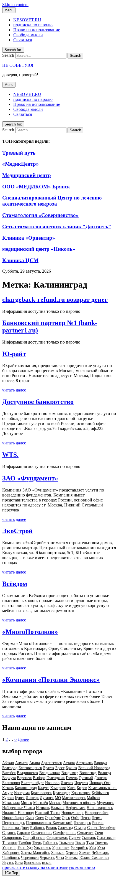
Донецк (100, 778)
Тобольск (50, 843)
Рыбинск (37, 828)
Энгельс (71, 858)
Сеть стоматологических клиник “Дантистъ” (56, 226)
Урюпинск (60, 848)
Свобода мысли (28, 34)
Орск (66, 818)
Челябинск (11, 858)
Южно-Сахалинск (94, 858)
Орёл (75, 818)
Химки (84, 853)
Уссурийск (79, 848)
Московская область (79, 803)
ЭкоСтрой (17, 530)
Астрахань (84, 763)
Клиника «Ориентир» (28, 238)
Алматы (21, 763)
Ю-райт (14, 353)
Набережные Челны (18, 808)
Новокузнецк (72, 813)
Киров (82, 788)
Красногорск (41, 793)
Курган (8, 798)
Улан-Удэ (25, 848)
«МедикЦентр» (20, 164)
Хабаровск (11, 853)
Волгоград (88, 773)
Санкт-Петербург (101, 828)
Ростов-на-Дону (15, 828)
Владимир (69, 773)
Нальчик (57, 808)
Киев (71, 788)
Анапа (34, 763)
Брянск (71, 768)
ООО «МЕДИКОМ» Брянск (36, 187)
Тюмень (101, 843)
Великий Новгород (94, 768)
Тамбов (25, 843)
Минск (26, 803)
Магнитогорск (74, 798)
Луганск (47, 798)
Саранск (9, 833)
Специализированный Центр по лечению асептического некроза (52, 201)
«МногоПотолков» (30, 631)
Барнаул (100, 763)
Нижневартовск (100, 808)
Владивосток (27, 773)
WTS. (10, 454)
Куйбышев (100, 793)
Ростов (98, 823)
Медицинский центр (26, 175)
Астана (69, 763)
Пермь (97, 818)
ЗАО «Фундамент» (30, 478)
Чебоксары (100, 853)
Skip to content (15, 4)
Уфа (92, 848)
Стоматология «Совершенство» (40, 215)
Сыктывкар (106, 838)
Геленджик (55, 778)
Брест (59, 768)
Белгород (9, 768)
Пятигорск (82, 823)
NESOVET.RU (27, 19)
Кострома (22, 793)
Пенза (85, 818)
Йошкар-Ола (99, 783)
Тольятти (66, 843)
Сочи (99, 833)
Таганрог (9, 843)
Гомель (71, 778)
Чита (60, 858)
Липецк (32, 798)
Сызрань (89, 838)
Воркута (9, 778)
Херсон (72, 853)
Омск (29, 818)
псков (46, 863)
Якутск (8, 863)
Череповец (30, 858)
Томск (80, 843)
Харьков (57, 853)
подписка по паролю (33, 24)
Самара (80, 828)
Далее (23, 739)
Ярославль (32, 863)
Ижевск (67, 783)
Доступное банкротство (38, 401)
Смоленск (85, 833)
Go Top (12, 873)
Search (8, 55)
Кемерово (58, 788)
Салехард (65, 828)
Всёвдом (14, 583)
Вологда (104, 773)
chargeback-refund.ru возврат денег (55, 299)
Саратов (23, 833)
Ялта (19, 863)
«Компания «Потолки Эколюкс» (51, 679)
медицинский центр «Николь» (38, 249)
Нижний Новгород (18, 813)
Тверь (37, 843)
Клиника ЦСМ (20, 260)
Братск (48, 768)
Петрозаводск (13, 823)
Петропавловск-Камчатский (49, 823)
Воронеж (24, 778)
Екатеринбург (32, 783)
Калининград (26, 788)
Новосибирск (13, 818)
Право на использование (36, 29)
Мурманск (105, 803)
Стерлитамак (57, 838)
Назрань (43, 808)
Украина (9, 848)
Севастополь (41, 833)
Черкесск (47, 858)
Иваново (52, 783)
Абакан (8, 763)
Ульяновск (42, 848)
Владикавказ (49, 773)
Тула (90, 843)
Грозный (86, 778)
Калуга (43, 788)
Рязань (51, 828)
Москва (55, 803)
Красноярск (80, 793)
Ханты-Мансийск (35, 853)
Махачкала (11, 803)
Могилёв (40, 803)
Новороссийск (96, 813)
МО (58, 798)
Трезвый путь (18, 153)
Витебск (9, 773)
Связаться (22, 39)
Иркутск (81, 783)
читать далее (14, 390)
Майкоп (93, 798)
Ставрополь (12, 838)
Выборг (39, 778)
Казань (8, 788)
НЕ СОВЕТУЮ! (17, 65)
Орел (39, 818)
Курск (20, 798)
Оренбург (53, 818)
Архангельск (51, 763)
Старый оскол (34, 838)
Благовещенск (30, 768)
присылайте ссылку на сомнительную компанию (48, 867)
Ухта (101, 848)
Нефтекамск (76, 808)
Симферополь (64, 833)
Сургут (75, 838)
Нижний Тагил (47, 813)
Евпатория (11, 783)
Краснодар (61, 793)
